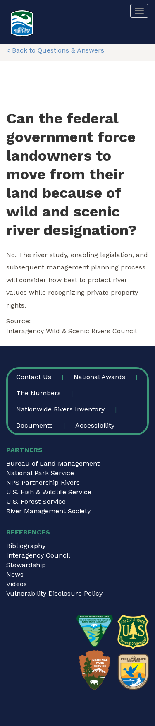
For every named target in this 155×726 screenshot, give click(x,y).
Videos (16, 584)
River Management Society (48, 511)
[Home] (22, 23)
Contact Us (33, 377)
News (15, 574)
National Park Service (40, 473)
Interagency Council (38, 555)
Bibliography (25, 546)
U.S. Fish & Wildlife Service (48, 492)
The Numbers (38, 393)
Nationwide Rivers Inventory (60, 409)
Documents (34, 425)
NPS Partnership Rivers (43, 482)
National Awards (99, 377)
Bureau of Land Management (53, 463)
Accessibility (94, 425)
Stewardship (26, 565)
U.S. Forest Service (36, 501)
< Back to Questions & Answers (55, 50)
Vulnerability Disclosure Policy (54, 593)
